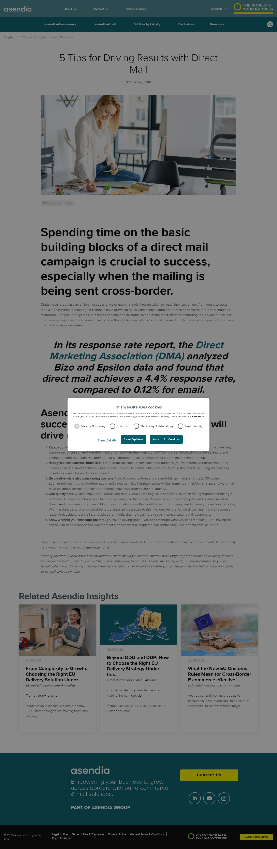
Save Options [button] (133, 439)
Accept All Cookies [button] (166, 439)
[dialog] (138, 424)
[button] (106, 440)
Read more (198, 416)
